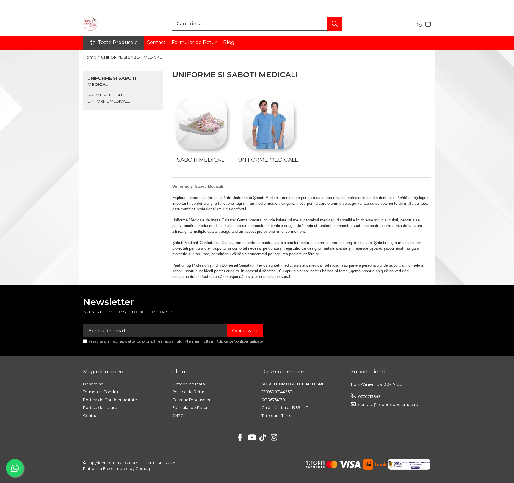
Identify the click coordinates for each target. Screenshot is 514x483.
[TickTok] (263, 437)
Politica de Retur (188, 391)
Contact (156, 42)
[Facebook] (240, 437)
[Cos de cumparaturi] (428, 24)
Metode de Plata (188, 384)
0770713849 (369, 396)
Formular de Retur (194, 42)
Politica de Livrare (100, 407)
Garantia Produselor (191, 399)
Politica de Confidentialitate (239, 341)
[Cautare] (334, 24)
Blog (228, 42)
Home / (91, 57)
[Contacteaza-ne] (419, 24)
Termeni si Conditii (100, 391)
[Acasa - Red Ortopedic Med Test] (112, 23)
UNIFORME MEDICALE (108, 101)
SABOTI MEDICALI (104, 95)
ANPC (178, 415)
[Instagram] (274, 437)
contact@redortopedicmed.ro (387, 404)
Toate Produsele (118, 42)
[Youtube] (251, 437)
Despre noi (93, 384)
